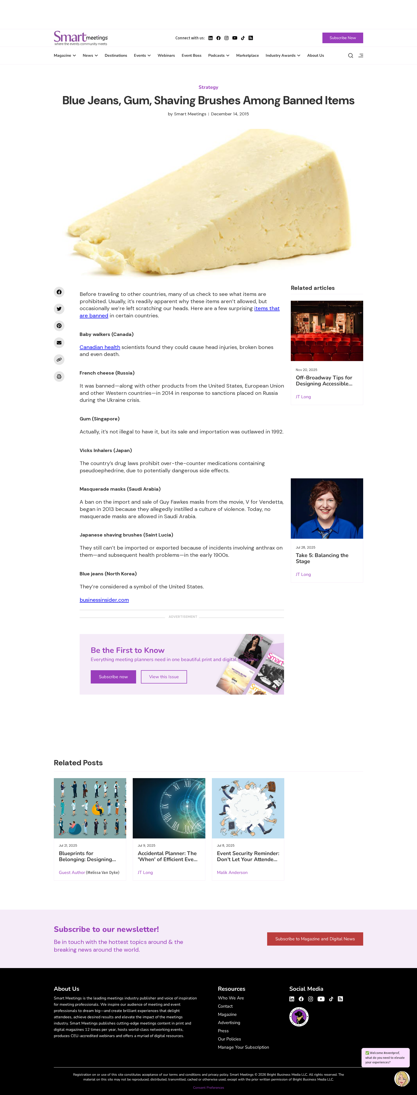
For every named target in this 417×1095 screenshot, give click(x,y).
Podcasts (216, 55)
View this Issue (164, 677)
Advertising (229, 1022)
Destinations (116, 55)
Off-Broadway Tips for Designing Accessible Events (324, 383)
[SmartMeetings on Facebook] (59, 292)
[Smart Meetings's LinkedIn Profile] (210, 38)
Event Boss (192, 55)
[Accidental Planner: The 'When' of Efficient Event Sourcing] (169, 808)
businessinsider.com (104, 599)
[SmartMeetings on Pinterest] (59, 326)
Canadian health (100, 347)
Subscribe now (113, 677)
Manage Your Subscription (243, 1047)
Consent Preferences (208, 1087)
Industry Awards (281, 55)
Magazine (62, 55)
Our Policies (229, 1039)
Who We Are (231, 998)
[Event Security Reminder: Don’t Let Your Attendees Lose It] (248, 808)
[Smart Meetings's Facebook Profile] (218, 38)
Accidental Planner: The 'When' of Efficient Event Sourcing (168, 859)
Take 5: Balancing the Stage (322, 558)
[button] (402, 1079)
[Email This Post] (59, 342)
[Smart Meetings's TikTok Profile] (243, 38)
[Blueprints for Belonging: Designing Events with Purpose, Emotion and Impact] (90, 808)
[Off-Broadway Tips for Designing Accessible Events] (327, 331)
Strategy (208, 87)
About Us (315, 55)
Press (223, 1031)
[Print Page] (59, 376)
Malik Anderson (232, 872)
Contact (225, 1006)
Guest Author (72, 872)
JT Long (303, 397)
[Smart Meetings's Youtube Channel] (321, 998)
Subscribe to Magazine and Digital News (315, 939)
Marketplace (247, 55)
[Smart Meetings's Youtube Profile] (234, 37)
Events (140, 55)
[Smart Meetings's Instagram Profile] (226, 38)
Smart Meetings (81, 38)
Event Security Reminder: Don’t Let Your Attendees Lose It (248, 859)
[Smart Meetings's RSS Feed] (251, 38)
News (88, 55)
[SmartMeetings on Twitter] (59, 309)
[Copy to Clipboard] (59, 359)
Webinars (166, 55)
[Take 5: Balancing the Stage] (327, 508)
